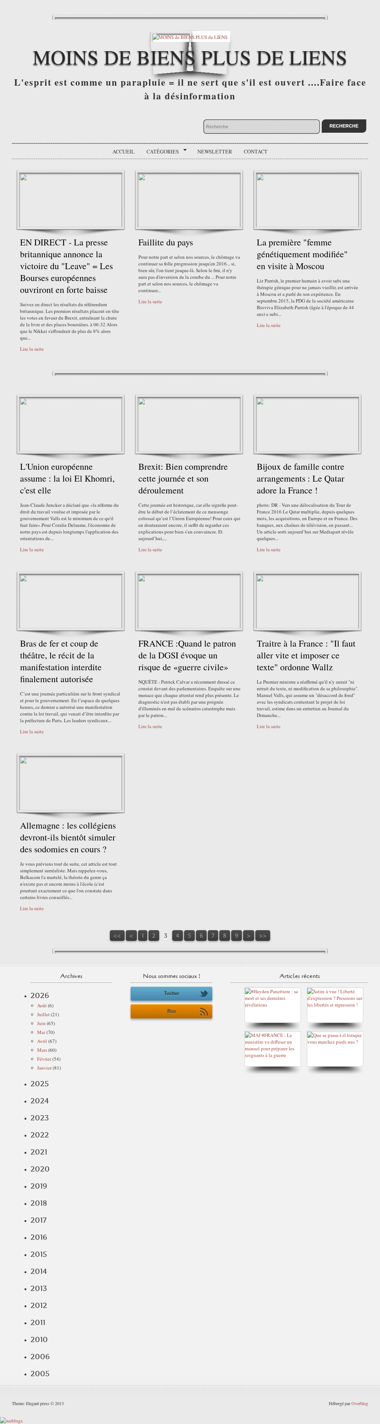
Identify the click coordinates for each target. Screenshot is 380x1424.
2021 (38, 1151)
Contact (256, 151)
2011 (37, 1322)
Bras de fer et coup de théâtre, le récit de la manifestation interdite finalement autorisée (61, 661)
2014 (38, 1271)
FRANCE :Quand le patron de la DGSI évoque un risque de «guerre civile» (187, 655)
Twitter (171, 993)
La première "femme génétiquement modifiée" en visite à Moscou (302, 254)
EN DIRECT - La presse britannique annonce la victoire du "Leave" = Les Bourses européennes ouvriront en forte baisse (66, 265)
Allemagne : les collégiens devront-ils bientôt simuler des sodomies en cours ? (68, 837)
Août (42, 1005)
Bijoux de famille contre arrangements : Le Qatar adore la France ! (300, 478)
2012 (38, 1305)
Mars (42, 1050)
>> (262, 935)
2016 (38, 1237)
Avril (42, 1041)
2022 (39, 1134)
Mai (41, 1032)
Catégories (160, 151)
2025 (39, 1083)
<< (117, 935)
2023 (39, 1117)
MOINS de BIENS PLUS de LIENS (190, 56)
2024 (39, 1100)
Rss (171, 1011)
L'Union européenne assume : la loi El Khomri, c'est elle (67, 478)
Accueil (123, 151)
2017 (38, 1220)
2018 (38, 1203)
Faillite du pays (165, 242)
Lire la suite (32, 349)
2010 (39, 1339)
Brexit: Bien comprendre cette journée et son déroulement (183, 478)
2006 (40, 1356)
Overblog (359, 1403)
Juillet (43, 1014)
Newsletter (214, 151)
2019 (38, 1186)
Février (44, 1058)
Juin (41, 1023)
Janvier (44, 1067)
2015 (38, 1254)
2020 (40, 1168)
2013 (38, 1288)
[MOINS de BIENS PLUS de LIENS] (190, 36)
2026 (39, 995)
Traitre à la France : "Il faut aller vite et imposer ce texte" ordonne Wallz (306, 655)
